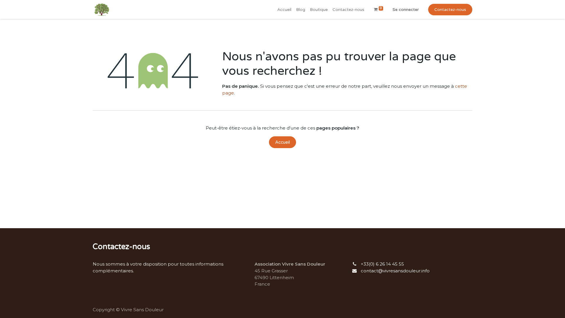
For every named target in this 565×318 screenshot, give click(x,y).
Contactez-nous (450, 9)
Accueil (282, 142)
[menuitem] (284, 9)
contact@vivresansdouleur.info (395, 271)
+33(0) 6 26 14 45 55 (382, 264)
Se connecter (406, 9)
